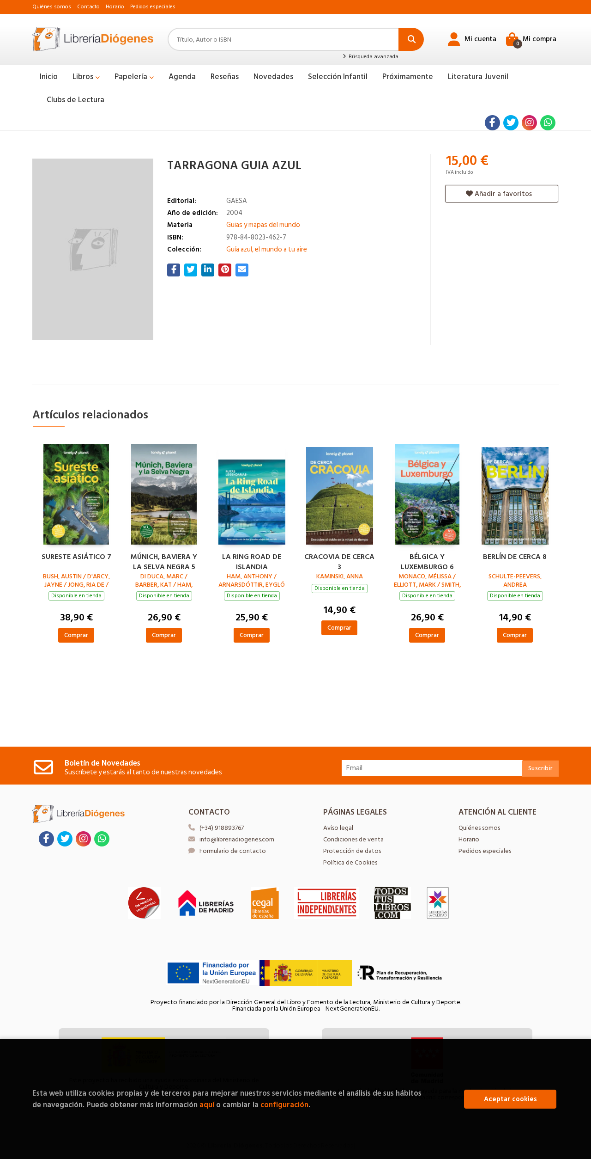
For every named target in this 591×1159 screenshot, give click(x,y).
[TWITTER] (511, 122)
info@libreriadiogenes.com (236, 839)
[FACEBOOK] (492, 122)
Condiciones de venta (353, 839)
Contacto (88, 6)
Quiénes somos (51, 6)
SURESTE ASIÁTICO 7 (76, 557)
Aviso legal (338, 827)
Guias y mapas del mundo (263, 225)
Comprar (76, 635)
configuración (284, 1104)
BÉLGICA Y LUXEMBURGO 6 (427, 561)
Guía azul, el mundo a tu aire (266, 249)
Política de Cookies (350, 862)
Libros (83, 76)
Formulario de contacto (232, 851)
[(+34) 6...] (547, 122)
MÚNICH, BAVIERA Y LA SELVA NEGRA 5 (164, 561)
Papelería (132, 76)
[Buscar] (411, 39)
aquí (206, 1104)
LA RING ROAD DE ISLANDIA (251, 561)
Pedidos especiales (152, 6)
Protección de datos (352, 851)
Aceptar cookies (510, 1099)
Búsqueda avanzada (372, 57)
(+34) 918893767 (221, 827)
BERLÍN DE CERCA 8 (515, 557)
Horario (115, 6)
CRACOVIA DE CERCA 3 (339, 561)
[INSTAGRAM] (529, 122)
